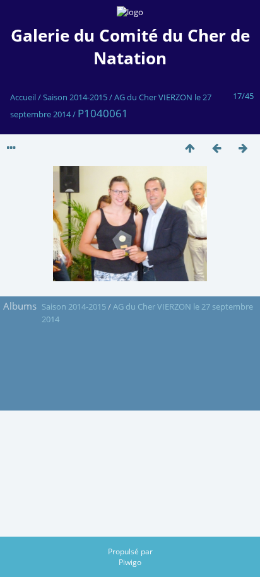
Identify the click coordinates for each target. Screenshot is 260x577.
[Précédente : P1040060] (216, 148)
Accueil (23, 97)
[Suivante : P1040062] (243, 148)
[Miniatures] (190, 148)
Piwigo (130, 562)
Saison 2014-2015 (75, 97)
